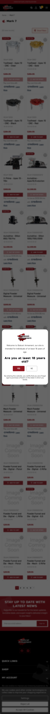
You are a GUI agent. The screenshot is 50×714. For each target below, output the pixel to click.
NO (32, 368)
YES (18, 368)
